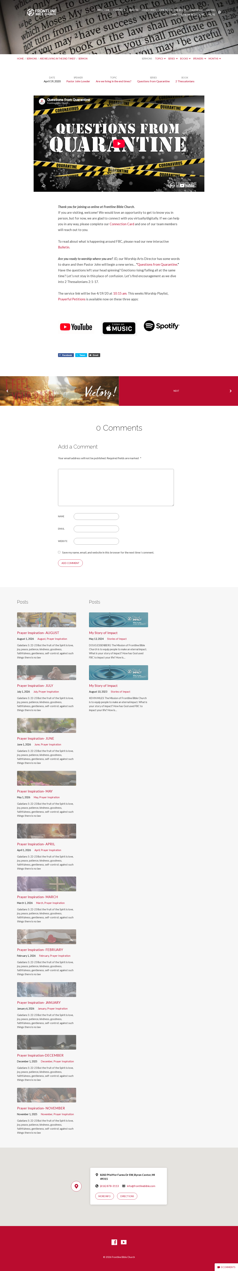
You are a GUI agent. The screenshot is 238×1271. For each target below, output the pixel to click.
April (37, 850)
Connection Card (122, 224)
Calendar (196, 10)
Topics (159, 58)
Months (213, 58)
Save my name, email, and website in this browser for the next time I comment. (108, 552)
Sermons (32, 58)
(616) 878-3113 (109, 1185)
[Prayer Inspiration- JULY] (46, 677)
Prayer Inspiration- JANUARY (39, 1002)
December (46, 1061)
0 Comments (228, 1267)
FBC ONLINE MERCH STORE (189, 14)
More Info (104, 1196)
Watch (133, 10)
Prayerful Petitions (71, 299)
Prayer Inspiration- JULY (35, 686)
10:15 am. (120, 293)
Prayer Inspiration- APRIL (36, 844)
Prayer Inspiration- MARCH (37, 897)
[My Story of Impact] (118, 624)
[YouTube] (123, 1242)
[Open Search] (219, 12)
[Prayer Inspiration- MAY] (46, 783)
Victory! (61, 392)
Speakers (198, 58)
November (46, 1114)
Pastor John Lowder (78, 81)
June (37, 744)
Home (20, 58)
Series (171, 58)
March (39, 902)
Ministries (149, 10)
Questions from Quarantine (153, 81)
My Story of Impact (103, 633)
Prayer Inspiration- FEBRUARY (40, 950)
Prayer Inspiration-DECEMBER (40, 1055)
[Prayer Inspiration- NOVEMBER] (46, 1100)
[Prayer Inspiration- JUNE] (46, 730)
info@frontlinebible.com (141, 1185)
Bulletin (63, 247)
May (36, 797)
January (42, 1008)
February (44, 955)
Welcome (103, 10)
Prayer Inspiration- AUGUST (38, 633)
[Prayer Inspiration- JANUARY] (46, 994)
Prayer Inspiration (57, 638)
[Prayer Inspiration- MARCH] (46, 888)
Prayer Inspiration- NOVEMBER (41, 1108)
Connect (119, 10)
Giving (210, 10)
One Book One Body (172, 10)
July (35, 691)
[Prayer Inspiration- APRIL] (46, 835)
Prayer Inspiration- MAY (35, 791)
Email (61, 528)
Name (61, 516)
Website (62, 541)
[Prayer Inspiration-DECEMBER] (46, 1047)
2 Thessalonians (184, 81)
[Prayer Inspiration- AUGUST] (46, 624)
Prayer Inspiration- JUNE (35, 738)
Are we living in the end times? (57, 58)
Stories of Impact (117, 638)
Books (184, 58)
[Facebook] (114, 1242)
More (211, 14)
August (41, 638)
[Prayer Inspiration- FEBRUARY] (46, 941)
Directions (127, 1196)
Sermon (82, 58)
